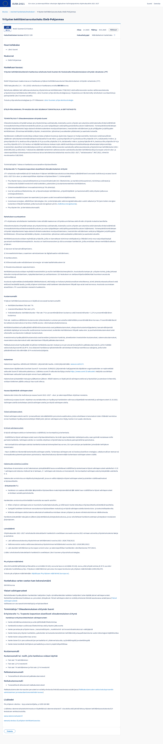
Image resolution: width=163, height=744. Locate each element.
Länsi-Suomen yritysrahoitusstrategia (58, 100)
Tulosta (10, 731)
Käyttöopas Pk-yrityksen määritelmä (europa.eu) (50, 573)
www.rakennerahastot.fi (13, 716)
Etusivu (5, 12)
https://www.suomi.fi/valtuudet (82, 371)
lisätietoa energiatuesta (67, 204)
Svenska (157, 3)
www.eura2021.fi (77, 364)
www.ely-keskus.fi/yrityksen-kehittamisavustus (22, 720)
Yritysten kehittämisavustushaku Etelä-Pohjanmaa (56, 12)
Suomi (149, 3)
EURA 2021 (18, 4)
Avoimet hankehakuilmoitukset (23, 12)
